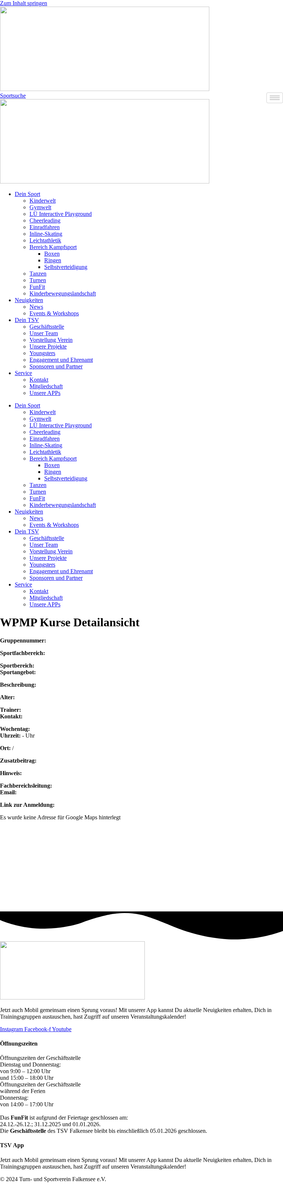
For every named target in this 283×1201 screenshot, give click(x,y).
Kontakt (38, 380)
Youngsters (42, 353)
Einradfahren (44, 227)
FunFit (37, 287)
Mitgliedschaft (46, 386)
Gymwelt (40, 207)
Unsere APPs (44, 393)
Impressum (240, 1191)
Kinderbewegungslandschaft (62, 293)
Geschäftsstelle (46, 326)
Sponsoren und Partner (56, 366)
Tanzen (37, 273)
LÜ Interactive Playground (60, 214)
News (36, 307)
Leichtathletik (45, 240)
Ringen (52, 260)
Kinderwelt (42, 200)
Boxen (52, 254)
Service (23, 373)
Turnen (37, 280)
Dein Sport (27, 194)
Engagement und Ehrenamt (61, 360)
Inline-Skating (45, 234)
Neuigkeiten (29, 300)
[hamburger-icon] (274, 97)
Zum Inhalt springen (23, 3)
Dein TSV (27, 320)
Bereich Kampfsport (53, 247)
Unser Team (43, 333)
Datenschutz (268, 1191)
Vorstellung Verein (51, 340)
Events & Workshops (54, 313)
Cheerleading (44, 220)
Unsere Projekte (48, 346)
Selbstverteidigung (65, 267)
